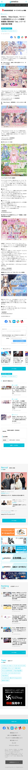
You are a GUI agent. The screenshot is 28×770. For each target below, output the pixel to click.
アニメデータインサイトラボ (19, 665)
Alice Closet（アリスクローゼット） (9, 31)
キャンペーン (4, 14)
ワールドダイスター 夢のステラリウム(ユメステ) (11, 678)
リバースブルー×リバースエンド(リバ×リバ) (11, 673)
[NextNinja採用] (14, 696)
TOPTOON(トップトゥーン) (7, 668)
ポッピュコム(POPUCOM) (7, 670)
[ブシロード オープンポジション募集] (14, 10)
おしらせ (14, 743)
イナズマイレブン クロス (7, 665)
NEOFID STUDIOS (5, 680)
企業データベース (9, 5)
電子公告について (14, 740)
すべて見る (14, 368)
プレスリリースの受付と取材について (14, 738)
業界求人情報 (17, 5)
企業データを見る (14, 445)
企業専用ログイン (13, 762)
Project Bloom (5, 675)
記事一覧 (2, 5)
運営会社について (14, 732)
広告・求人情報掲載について (14, 735)
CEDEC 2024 (17, 668)
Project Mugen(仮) (17, 670)
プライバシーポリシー (14, 745)
